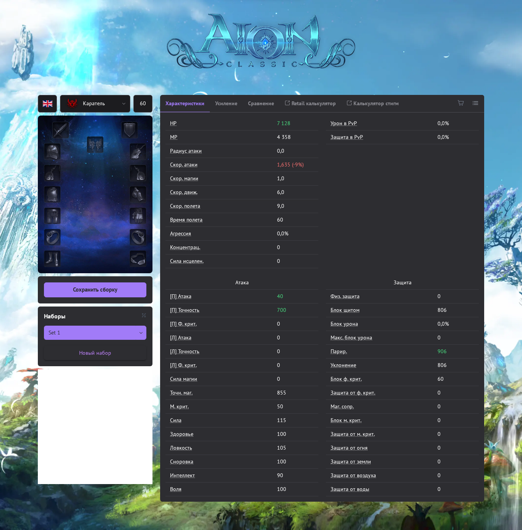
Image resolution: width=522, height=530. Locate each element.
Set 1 (54, 332)
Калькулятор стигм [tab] (375, 103)
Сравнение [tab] (261, 103)
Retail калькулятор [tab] (313, 103)
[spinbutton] (142, 104)
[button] (124, 103)
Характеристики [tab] (184, 103)
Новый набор (95, 352)
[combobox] (89, 103)
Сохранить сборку (95, 289)
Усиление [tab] (226, 103)
